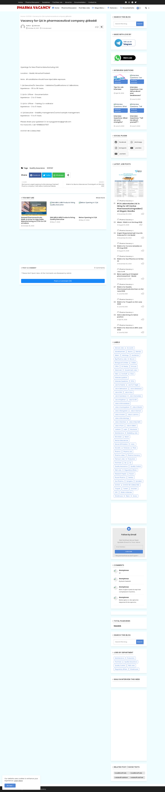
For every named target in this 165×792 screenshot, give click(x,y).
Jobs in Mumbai (120, 422)
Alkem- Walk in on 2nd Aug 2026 (129, 222)
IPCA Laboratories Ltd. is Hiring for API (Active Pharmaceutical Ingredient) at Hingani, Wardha (130, 207)
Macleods (133, 429)
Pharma (117, 451)
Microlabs (118, 437)
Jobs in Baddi (137, 407)
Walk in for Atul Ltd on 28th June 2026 (129, 329)
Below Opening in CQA (88, 217)
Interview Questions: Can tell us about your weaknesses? (136, 91)
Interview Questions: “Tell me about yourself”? (136, 119)
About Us (68, 2)
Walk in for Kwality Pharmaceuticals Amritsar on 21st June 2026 (130, 289)
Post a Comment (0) (63, 281)
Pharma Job (127, 451)
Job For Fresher (120, 385)
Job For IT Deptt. (133, 385)
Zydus (135, 496)
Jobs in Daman (136, 411)
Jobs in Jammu (133, 414)
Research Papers (120, 474)
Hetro (116, 374)
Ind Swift (124, 374)
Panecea (127, 448)
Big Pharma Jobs (121, 359)
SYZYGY (29, 16)
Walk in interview (126, 492)
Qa (125, 463)
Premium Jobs (120, 459)
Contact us (92, 2)
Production (131, 459)
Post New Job (58, 2)
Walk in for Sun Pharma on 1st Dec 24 (130, 260)
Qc (130, 463)
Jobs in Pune (119, 426)
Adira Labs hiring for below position (127, 316)
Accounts (130, 348)
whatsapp (138, 142)
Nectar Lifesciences (121, 440)
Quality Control (136, 466)
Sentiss (130, 477)
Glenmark (118, 370)
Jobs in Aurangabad (122, 407)
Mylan (127, 437)
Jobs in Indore (120, 414)
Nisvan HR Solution (121, 444)
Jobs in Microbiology (122, 418)
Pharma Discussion (32, 2)
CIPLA (117, 366)
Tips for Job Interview (118, 88)
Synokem (139, 481)
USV (116, 492)
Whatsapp (60, 175)
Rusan (131, 474)
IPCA (132, 381)
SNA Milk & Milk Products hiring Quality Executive (62, 218)
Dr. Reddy (125, 366)
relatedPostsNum (121, 777)
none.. (133, 444)
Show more (100, 198)
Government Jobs (131, 370)
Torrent (125, 489)
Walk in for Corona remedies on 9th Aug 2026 (129, 247)
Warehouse (119, 496)
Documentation (80, 2)
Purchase (118, 463)
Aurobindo (135, 355)
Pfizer (134, 448)
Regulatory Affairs (130, 470)
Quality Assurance (37, 168)
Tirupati (117, 489)
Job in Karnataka (135, 396)
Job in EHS (118, 392)
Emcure (133, 366)
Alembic (138, 352)
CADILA (133, 363)
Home (20, 2)
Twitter (48, 175)
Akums (130, 352)
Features (113, 8)
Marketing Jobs (132, 433)
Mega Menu (99, 8)
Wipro (128, 496)
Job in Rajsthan (120, 400)
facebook (122, 142)
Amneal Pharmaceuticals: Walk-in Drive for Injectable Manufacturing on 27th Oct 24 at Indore (33, 220)
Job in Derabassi (136, 389)
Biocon (132, 359)
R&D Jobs (118, 470)
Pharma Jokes (120, 455)
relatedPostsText (137, 777)
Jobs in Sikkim (131, 426)
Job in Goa (128, 392)
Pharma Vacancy (134, 455)
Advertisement (120, 352)
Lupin (125, 429)
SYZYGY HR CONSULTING (131, 485)
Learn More (18, 781)
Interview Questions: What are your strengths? (121, 119)
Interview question (121, 377)
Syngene (129, 481)
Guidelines (46, 2)
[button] (146, 8)
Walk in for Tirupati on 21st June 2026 (129, 303)
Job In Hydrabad (120, 396)
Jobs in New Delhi (135, 422)
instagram (122, 148)
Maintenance (119, 433)
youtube (138, 148)
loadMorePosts (120, 773)
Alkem (117, 355)
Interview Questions (121, 381)
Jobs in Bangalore (121, 411)
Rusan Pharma (120, 477)
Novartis (118, 448)
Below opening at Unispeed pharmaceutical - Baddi (127, 275)
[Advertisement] (65, 48)
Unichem (134, 489)
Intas (132, 374)
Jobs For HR (133, 400)
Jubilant (118, 429)
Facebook (36, 175)
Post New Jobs (84, 8)
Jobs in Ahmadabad (122, 403)
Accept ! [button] (10, 785)
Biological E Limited (121, 363)
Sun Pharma (119, 481)
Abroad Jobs (119, 348)
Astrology (125, 355)
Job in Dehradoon (121, 389)
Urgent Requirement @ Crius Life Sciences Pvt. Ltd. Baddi (129, 234)
